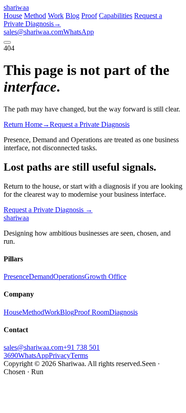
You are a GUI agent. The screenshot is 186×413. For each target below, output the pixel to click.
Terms (79, 355)
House (13, 15)
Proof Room (91, 312)
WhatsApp (78, 32)
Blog (72, 15)
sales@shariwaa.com (33, 32)
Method (35, 15)
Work (56, 15)
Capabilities (115, 15)
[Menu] (7, 42)
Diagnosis (123, 312)
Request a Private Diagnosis (48, 209)
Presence (16, 276)
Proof (89, 15)
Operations (68, 276)
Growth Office (105, 276)
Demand (41, 276)
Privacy (59, 355)
